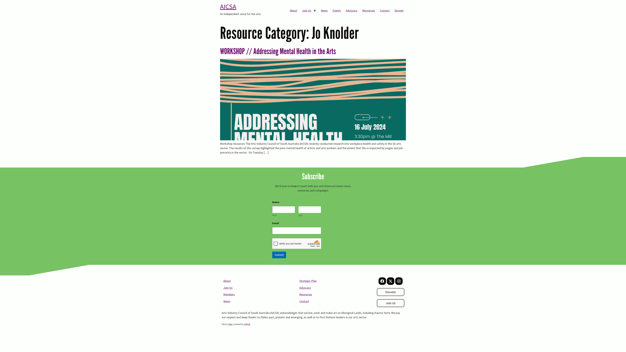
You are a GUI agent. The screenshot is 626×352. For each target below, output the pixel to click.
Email (276, 223)
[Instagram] (399, 281)
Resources (368, 10)
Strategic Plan (308, 281)
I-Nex (230, 324)
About (293, 10)
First (274, 215)
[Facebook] (382, 281)
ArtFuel (247, 324)
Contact (385, 10)
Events (337, 10)
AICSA (228, 6)
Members (229, 294)
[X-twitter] (390, 281)
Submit (279, 255)
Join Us (306, 10)
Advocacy (351, 10)
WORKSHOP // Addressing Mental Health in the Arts (278, 51)
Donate (399, 10)
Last (300, 215)
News (324, 10)
